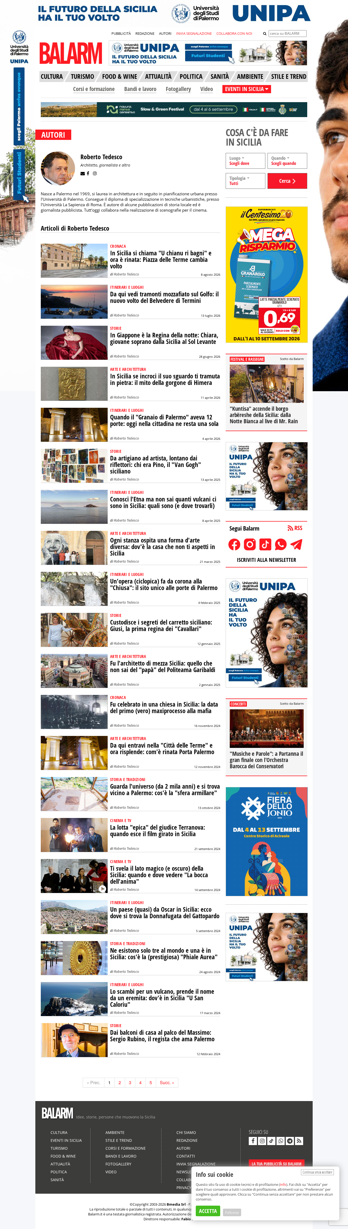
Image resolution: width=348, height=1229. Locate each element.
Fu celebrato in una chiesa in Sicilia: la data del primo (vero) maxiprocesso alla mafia (164, 707)
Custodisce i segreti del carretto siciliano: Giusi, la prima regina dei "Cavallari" (161, 625)
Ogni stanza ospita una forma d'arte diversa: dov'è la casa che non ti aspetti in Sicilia (162, 546)
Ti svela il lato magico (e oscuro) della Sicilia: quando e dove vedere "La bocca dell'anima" (159, 875)
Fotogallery (178, 89)
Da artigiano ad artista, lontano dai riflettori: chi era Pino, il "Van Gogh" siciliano (155, 464)
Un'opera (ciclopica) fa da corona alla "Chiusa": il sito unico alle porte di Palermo (163, 584)
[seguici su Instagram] (262, 1141)
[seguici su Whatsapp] (280, 1141)
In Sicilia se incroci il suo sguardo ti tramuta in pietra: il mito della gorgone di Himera (165, 379)
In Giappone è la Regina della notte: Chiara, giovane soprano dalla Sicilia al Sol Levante (164, 338)
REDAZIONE (144, 33)
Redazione (187, 1140)
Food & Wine (63, 1156)
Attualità (60, 1164)
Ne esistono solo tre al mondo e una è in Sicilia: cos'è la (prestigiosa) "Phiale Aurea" (163, 953)
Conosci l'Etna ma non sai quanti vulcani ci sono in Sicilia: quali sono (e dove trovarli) (163, 502)
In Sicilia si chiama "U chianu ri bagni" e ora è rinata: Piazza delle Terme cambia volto (161, 259)
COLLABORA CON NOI (234, 33)
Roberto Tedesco (126, 274)
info (283, 1184)
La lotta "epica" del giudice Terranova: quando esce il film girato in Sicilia (157, 830)
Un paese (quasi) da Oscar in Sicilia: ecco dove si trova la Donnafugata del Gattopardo (164, 912)
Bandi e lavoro (140, 89)
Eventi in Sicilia (66, 1140)
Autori (183, 1148)
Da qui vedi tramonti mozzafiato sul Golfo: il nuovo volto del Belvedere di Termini (164, 297)
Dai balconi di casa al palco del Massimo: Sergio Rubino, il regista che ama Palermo (162, 1035)
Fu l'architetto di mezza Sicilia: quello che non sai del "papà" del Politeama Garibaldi (162, 666)
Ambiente (115, 1132)
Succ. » (167, 1082)
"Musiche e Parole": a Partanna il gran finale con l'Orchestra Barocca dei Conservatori (266, 760)
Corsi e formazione (94, 89)
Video (206, 89)
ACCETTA (208, 1211)
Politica (59, 1171)
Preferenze (232, 1212)
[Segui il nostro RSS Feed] (299, 1141)
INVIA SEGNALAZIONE (194, 33)
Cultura (59, 1132)
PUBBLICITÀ (121, 33)
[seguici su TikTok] (271, 1141)
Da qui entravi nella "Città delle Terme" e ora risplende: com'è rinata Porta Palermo (162, 748)
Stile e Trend (118, 1140)
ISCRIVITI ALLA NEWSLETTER (266, 559)
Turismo (59, 1148)
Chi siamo (186, 1132)
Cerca (284, 180)
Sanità (57, 1179)
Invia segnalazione (196, 1164)
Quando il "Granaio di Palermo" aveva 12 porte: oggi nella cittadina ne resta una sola (164, 420)
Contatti (185, 1156)
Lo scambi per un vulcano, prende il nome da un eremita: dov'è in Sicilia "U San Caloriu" (162, 998)
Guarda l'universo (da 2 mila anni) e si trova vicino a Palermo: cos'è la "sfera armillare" (165, 789)
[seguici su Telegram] (290, 1141)
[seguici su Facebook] (253, 1141)
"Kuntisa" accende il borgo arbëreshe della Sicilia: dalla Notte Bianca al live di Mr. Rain (264, 415)
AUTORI (165, 33)
